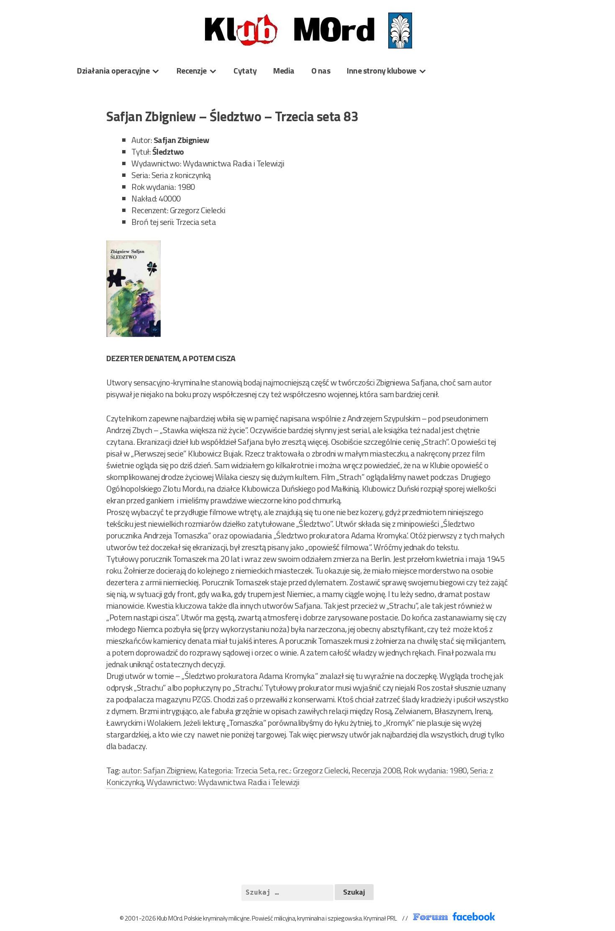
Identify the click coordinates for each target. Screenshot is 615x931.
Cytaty (244, 70)
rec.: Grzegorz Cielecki (313, 770)
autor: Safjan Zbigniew (158, 770)
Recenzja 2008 (376, 770)
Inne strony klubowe (381, 70)
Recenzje (192, 70)
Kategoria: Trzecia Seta (237, 770)
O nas (321, 70)
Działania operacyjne (113, 70)
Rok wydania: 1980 (435, 770)
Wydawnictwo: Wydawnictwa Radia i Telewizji (222, 781)
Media (284, 70)
